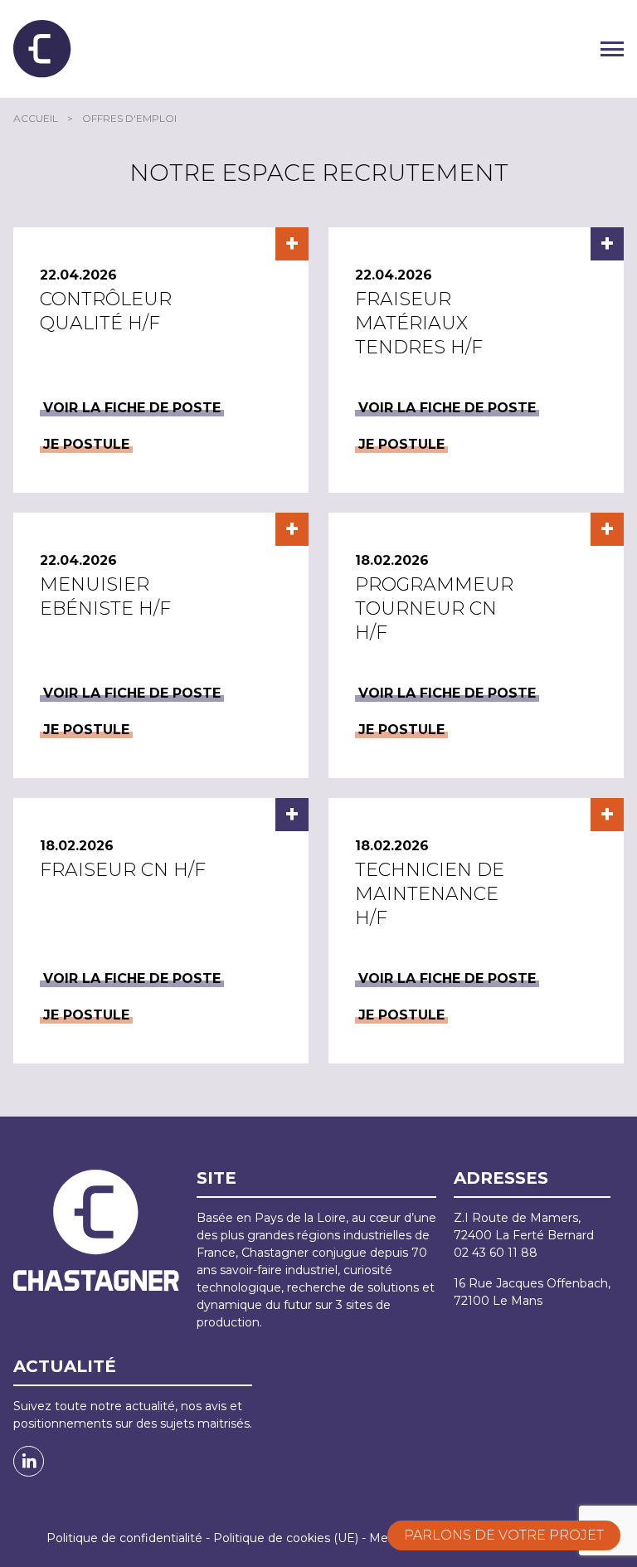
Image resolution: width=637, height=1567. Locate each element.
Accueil (35, 118)
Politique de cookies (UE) (285, 1538)
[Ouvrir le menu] (612, 48)
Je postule (86, 444)
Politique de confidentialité (124, 1538)
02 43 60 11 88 (495, 1252)
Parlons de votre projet (504, 1535)
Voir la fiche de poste (132, 408)
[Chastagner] (42, 49)
